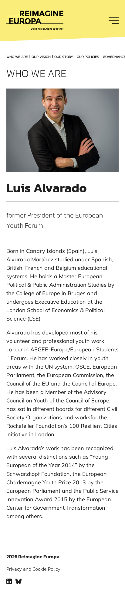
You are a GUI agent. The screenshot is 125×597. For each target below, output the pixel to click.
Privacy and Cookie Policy (33, 569)
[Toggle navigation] (112, 20)
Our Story (63, 57)
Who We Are (17, 57)
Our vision (41, 57)
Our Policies (88, 57)
